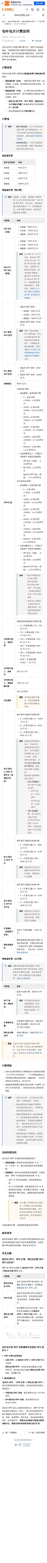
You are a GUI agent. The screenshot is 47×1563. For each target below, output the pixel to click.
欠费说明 (26, 978)
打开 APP (39, 3)
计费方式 (8, 24)
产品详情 (22, 41)
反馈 (27, 1445)
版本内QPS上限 (29, 1287)
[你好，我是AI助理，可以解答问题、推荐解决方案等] (32, 9)
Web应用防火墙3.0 (29, 21)
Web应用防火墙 (13, 21)
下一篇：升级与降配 (36, 1432)
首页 (3, 21)
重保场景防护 (22, 952)
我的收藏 (38, 41)
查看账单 (32, 1245)
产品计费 (41, 21)
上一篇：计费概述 (9, 1432)
